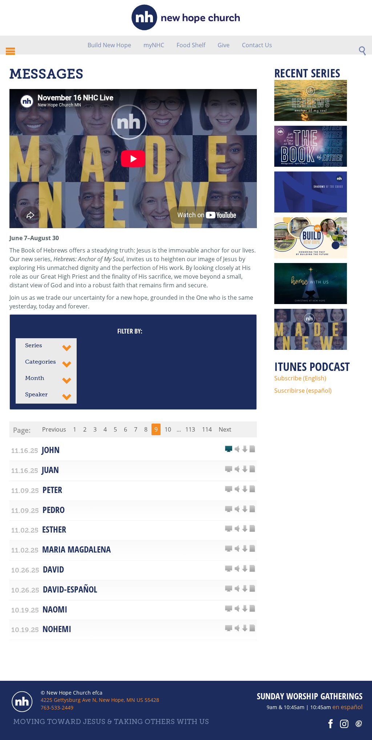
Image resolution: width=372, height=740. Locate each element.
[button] (46, 346)
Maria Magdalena (76, 549)
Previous (54, 429)
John (51, 450)
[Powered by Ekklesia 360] (359, 724)
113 (190, 429)
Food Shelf (191, 45)
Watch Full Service (228, 449)
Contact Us (257, 45)
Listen (237, 449)
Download (244, 449)
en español (347, 707)
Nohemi (57, 629)
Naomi (55, 609)
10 (168, 429)
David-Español (70, 589)
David (53, 569)
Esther (54, 529)
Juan (50, 470)
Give (224, 45)
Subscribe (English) (300, 378)
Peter (52, 490)
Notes (252, 449)
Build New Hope (109, 45)
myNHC (153, 45)
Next (225, 429)
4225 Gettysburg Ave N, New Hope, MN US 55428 (100, 699)
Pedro (54, 509)
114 (207, 429)
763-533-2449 (57, 707)
